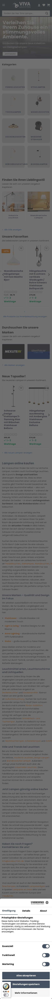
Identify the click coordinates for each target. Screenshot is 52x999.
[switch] (6, 994)
